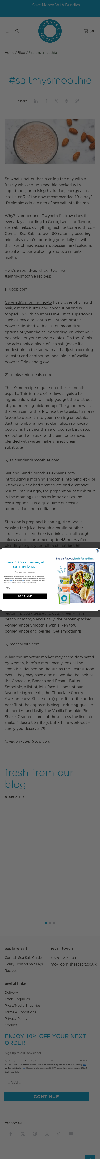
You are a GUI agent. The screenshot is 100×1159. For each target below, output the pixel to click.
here (23, 580)
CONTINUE (25, 596)
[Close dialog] (97, 550)
